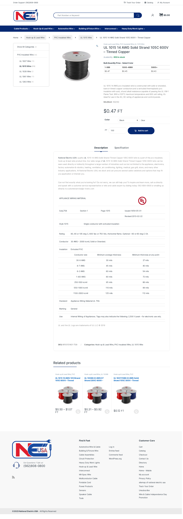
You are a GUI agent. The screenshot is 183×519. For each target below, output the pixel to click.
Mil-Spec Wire (85, 474)
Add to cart (143, 130)
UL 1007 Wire (26, 61)
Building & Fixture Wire (89, 28)
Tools (81, 498)
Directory (143, 462)
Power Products (86, 486)
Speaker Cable (85, 494)
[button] (97, 46)
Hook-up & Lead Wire (35, 37)
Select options (77, 411)
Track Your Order (134, 2)
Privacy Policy (145, 478)
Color (107, 119)
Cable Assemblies (86, 455)
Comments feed (116, 455)
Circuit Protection (86, 458)
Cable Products (21, 28)
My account (144, 474)
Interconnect (110, 28)
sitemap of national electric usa (152, 482)
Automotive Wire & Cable (89, 447)
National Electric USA (67, 158)
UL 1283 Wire (26, 82)
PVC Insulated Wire (62, 37)
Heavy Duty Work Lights (132, 28)
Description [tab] (101, 148)
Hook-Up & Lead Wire (43, 28)
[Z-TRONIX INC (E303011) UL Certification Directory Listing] (142, 200)
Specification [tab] (121, 148)
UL (85, 158)
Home (15, 37)
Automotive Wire (65, 28)
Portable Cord (85, 482)
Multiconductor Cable (88, 478)
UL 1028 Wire (26, 71)
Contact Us (144, 458)
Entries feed (114, 451)
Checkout (143, 455)
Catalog (150, 2)
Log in (111, 447)
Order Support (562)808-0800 (25, 2)
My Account (165, 2)
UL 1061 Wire (26, 76)
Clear (143, 120)
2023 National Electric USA (26, 511)
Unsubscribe (144, 490)
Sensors (82, 490)
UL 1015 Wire (86, 37)
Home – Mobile (145, 470)
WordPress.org (115, 458)
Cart (141, 447)
